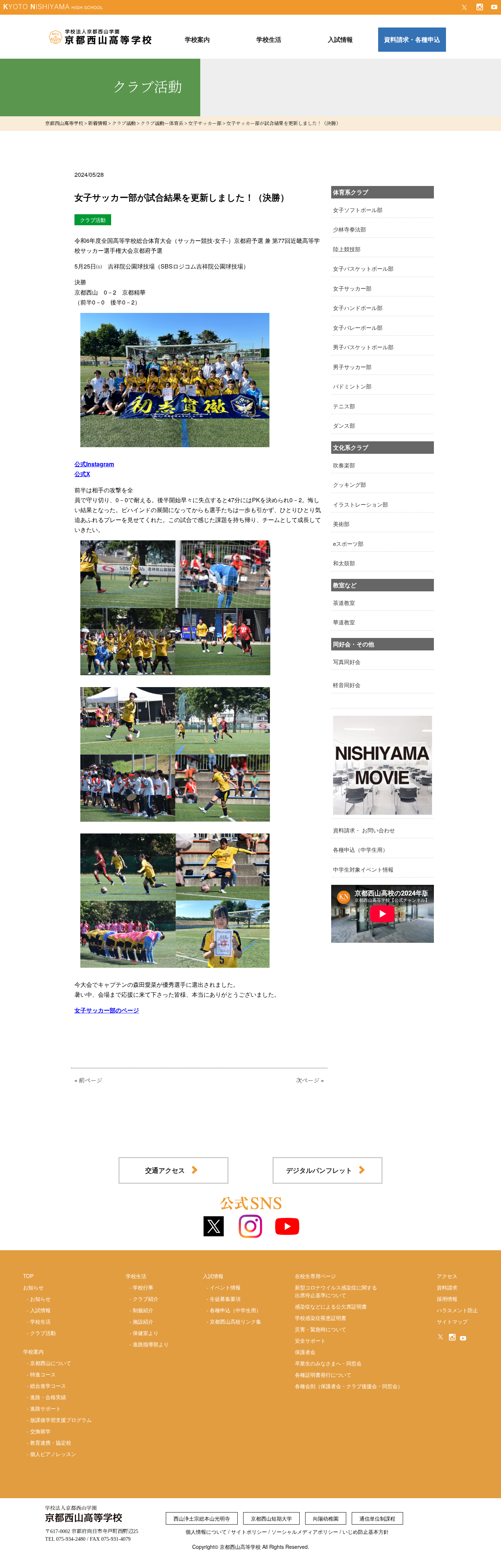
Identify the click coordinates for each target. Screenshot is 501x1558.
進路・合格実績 (48, 1397)
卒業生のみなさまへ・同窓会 (328, 1363)
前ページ (90, 1080)
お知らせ (40, 1298)
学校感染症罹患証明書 (320, 1317)
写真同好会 (347, 661)
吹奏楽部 (344, 465)
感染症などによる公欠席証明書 (331, 1306)
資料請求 (447, 1287)
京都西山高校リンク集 (235, 1321)
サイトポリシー (249, 1531)
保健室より (145, 1332)
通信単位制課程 (377, 1518)
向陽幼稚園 (326, 1518)
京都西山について (50, 1363)
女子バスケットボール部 (363, 268)
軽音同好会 (347, 685)
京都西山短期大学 (271, 1518)
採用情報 (447, 1298)
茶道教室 (344, 602)
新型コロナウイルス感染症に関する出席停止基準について (336, 1291)
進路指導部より (151, 1344)
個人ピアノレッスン (53, 1453)
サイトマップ (452, 1321)
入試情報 (40, 1310)
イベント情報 (225, 1287)
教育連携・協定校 (50, 1442)
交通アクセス (165, 1170)
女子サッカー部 (352, 288)
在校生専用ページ (315, 1276)
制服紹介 (143, 1310)
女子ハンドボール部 (358, 307)
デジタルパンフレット (319, 1170)
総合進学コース (48, 1385)
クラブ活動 (43, 1332)
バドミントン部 (352, 386)
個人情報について (206, 1531)
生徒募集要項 (225, 1298)
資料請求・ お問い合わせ (364, 830)
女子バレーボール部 (358, 327)
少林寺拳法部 (349, 229)
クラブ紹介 (145, 1298)
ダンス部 (344, 425)
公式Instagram (94, 464)
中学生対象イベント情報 (363, 869)
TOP (28, 1276)
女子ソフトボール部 (358, 210)
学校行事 (143, 1287)
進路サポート (45, 1408)
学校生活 (40, 1321)
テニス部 (344, 406)
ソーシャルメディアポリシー (304, 1531)
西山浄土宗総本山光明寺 (201, 1518)
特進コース (43, 1374)
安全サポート (310, 1340)
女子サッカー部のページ (106, 1010)
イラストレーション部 (360, 504)
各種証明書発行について (323, 1374)
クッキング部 (349, 484)
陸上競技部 (347, 249)
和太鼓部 (344, 563)
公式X (82, 474)
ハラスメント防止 (457, 1310)
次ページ (307, 1080)
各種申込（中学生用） (360, 849)
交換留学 (40, 1431)
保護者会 (305, 1352)
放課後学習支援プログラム (61, 1419)
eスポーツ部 (348, 543)
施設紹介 (143, 1321)
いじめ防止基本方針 (366, 1531)
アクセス (447, 1276)
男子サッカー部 (352, 367)
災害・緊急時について (320, 1329)
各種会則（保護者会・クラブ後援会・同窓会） (349, 1386)
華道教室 (344, 622)
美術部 (341, 524)
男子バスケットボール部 (363, 347)
